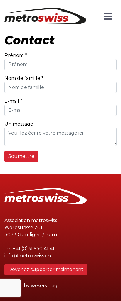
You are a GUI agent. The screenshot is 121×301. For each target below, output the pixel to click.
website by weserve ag (31, 285)
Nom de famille (22, 78)
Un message (18, 124)
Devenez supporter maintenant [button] (45, 269)
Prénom (14, 55)
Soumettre (21, 156)
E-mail (11, 101)
